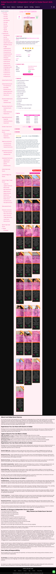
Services (25, 570)
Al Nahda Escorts (7, 59)
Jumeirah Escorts (7, 165)
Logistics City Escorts (8, 185)
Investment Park (7, 154)
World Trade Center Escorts (6, 225)
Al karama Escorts (7, 52)
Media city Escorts (7, 193)
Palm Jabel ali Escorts (8, 202)
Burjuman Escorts (7, 89)
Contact (33, 570)
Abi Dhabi (6, 14)
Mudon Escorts (7, 198)
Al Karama (6, 26)
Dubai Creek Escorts (8, 111)
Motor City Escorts (7, 197)
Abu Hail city (6, 39)
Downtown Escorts (7, 108)
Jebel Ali (5, 163)
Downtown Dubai (7, 102)
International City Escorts (7, 150)
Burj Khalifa (6, 87)
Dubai (5, 110)
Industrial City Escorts (8, 147)
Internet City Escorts (8, 152)
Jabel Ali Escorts (7, 160)
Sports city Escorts (7, 215)
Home (4, 7)
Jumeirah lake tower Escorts (6, 170)
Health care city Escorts (7, 141)
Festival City (6, 135)
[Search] (52, 7)
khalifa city (6, 31)
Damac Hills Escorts (8, 93)
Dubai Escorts (31, 67)
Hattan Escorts (7, 137)
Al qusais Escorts (7, 65)
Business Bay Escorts (8, 91)
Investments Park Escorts (7, 158)
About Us (19, 570)
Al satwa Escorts (7, 72)
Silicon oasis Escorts (8, 213)
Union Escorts (6, 219)
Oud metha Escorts (7, 200)
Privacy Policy (39, 570)
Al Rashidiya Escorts (8, 67)
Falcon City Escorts (7, 134)
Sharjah (4, 228)
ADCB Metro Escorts (8, 44)
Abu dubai (6, 22)
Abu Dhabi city (6, 20)
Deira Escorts (6, 95)
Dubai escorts (6, 113)
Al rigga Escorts (7, 69)
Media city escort (7, 191)
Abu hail (5, 37)
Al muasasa (6, 230)
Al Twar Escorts (7, 74)
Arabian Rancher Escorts (7, 80)
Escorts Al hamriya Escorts (6, 131)
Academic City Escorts (8, 42)
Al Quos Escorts (7, 61)
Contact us (37, 7)
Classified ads (20, 7)
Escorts (8, 7)
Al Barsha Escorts (7, 48)
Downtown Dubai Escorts (7, 106)
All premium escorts (35, 173)
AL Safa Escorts (7, 70)
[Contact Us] (54, 7)
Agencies (26, 7)
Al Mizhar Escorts (7, 56)
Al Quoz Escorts (7, 63)
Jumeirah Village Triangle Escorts (7, 181)
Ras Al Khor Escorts (7, 211)
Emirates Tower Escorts (7, 126)
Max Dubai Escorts (7, 189)
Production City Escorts (7, 210)
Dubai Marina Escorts (31, 38)
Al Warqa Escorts (7, 76)
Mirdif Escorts (6, 195)
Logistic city (6, 183)
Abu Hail (5, 24)
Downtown (6, 100)
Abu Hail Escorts (7, 41)
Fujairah (5, 27)
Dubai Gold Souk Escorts (7, 117)
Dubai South (6, 123)
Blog (29, 570)
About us (13, 7)
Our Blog (31, 7)
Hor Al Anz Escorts (7, 143)
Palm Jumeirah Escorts (6, 206)
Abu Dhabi (5, 12)
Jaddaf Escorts (6, 161)
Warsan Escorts (7, 221)
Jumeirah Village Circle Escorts (6, 175)
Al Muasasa (6, 57)
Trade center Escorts (8, 217)
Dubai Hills (6, 119)
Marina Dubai (6, 187)
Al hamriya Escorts (7, 50)
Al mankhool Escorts (8, 54)
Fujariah (5, 29)
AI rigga (5, 46)
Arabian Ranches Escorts (7, 83)
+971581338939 (29, 18)
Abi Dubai (6, 16)
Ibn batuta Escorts (7, 145)
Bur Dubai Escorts (7, 85)
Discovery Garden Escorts (7, 98)
